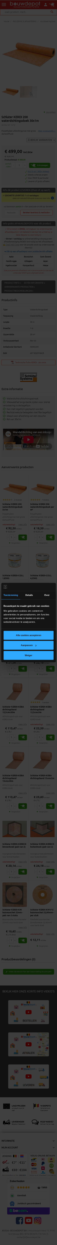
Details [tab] (29, 595)
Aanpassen (27, 645)
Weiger (28, 655)
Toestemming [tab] (10, 595)
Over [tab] (46, 595)
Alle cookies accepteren (28, 635)
